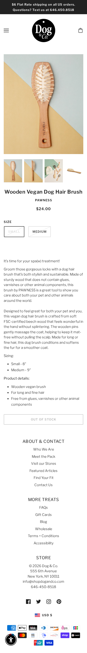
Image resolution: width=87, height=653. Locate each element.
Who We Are (43, 449)
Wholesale (43, 529)
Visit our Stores (43, 463)
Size (8, 222)
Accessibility (44, 543)
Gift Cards (43, 515)
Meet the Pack (43, 456)
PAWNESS (43, 200)
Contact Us (43, 485)
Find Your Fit (44, 478)
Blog (43, 522)
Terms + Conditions (43, 536)
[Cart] (81, 30)
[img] (28, 601)
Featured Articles (43, 471)
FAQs (43, 507)
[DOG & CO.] (43, 30)
